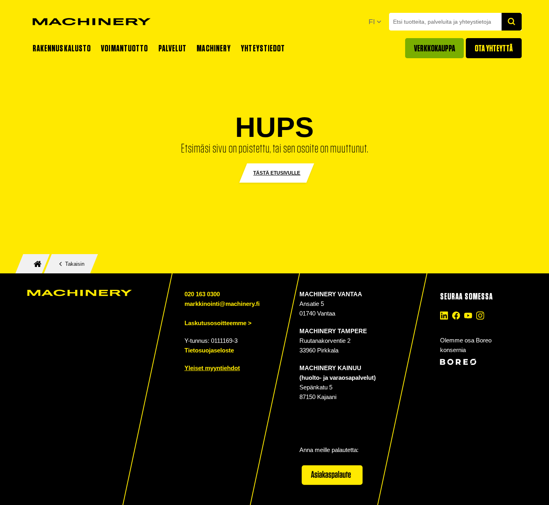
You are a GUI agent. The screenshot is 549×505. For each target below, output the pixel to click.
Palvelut (172, 48)
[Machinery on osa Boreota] (479, 362)
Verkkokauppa (434, 48)
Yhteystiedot (263, 48)
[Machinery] (91, 21)
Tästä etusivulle (276, 173)
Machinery (214, 48)
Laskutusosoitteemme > (217, 323)
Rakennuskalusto (62, 48)
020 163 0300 (201, 294)
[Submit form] (512, 22)
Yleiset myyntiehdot (212, 367)
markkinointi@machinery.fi (221, 303)
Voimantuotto (124, 48)
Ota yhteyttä (494, 48)
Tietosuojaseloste (209, 350)
